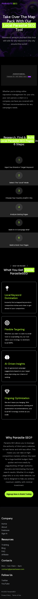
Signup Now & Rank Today (19, 494)
